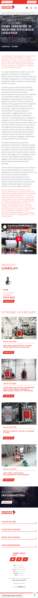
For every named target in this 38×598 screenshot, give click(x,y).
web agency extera (19, 583)
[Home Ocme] (8, 8)
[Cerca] (31, 8)
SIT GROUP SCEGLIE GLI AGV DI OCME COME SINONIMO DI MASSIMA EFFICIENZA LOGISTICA (26, 13)
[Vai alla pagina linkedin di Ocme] (19, 559)
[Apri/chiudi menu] (35, 8)
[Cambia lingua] (27, 8)
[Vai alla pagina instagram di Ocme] (25, 559)
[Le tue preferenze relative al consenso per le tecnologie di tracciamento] (34, 594)
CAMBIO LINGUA (19, 553)
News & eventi (11, 13)
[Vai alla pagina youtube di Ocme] (13, 559)
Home (3, 13)
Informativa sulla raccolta (12, 596)
